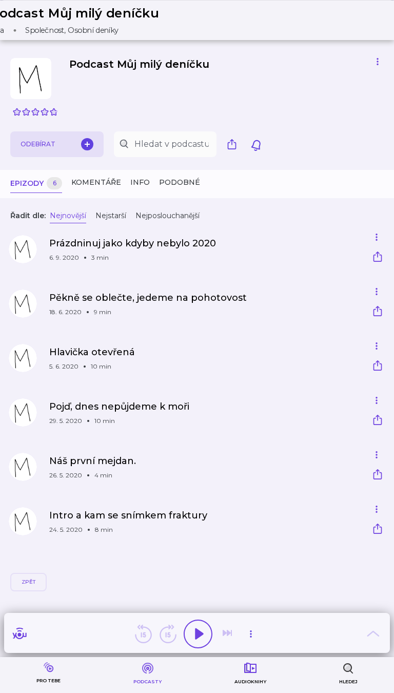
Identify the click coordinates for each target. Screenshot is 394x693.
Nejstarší (110, 215)
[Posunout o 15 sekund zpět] (143, 634)
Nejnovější (68, 215)
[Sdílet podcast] (234, 144)
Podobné (179, 182)
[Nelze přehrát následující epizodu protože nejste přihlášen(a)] (228, 634)
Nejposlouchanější (167, 215)
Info (140, 182)
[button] (81, 20)
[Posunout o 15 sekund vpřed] (167, 634)
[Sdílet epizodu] (377, 257)
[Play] (198, 634)
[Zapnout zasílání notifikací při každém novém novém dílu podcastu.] (256, 144)
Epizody (33, 183)
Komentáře (96, 182)
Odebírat (38, 144)
